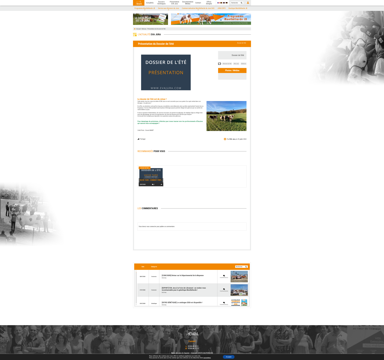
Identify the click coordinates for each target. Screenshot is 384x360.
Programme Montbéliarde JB (144, 8)
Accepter (229, 357)
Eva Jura (236, 63)
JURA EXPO (221, 8)
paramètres (207, 358)
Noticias (144, 29)
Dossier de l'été (241, 43)
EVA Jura (232, 139)
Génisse (244, 63)
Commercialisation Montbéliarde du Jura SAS (198, 8)
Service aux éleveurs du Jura (168, 8)
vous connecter (151, 226)
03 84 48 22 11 (193, 346)
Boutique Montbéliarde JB (238, 8)
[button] (241, 3)
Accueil (138, 29)
